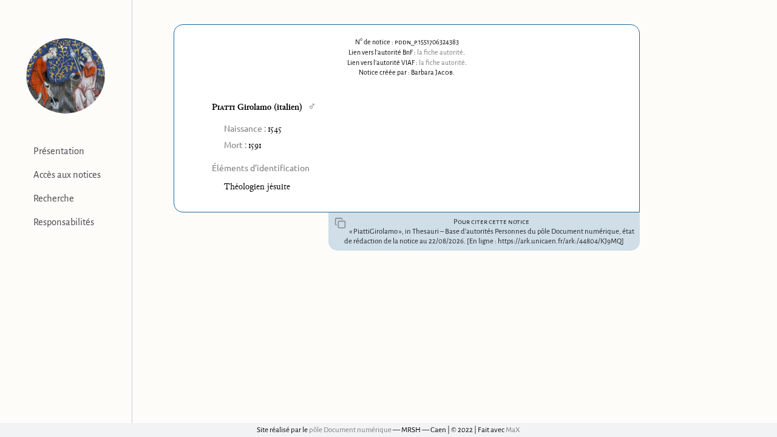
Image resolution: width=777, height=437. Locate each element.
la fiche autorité (440, 52)
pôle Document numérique (350, 430)
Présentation (58, 151)
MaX (513, 430)
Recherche (53, 198)
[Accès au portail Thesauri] (66, 75)
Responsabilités (63, 222)
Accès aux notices (67, 175)
